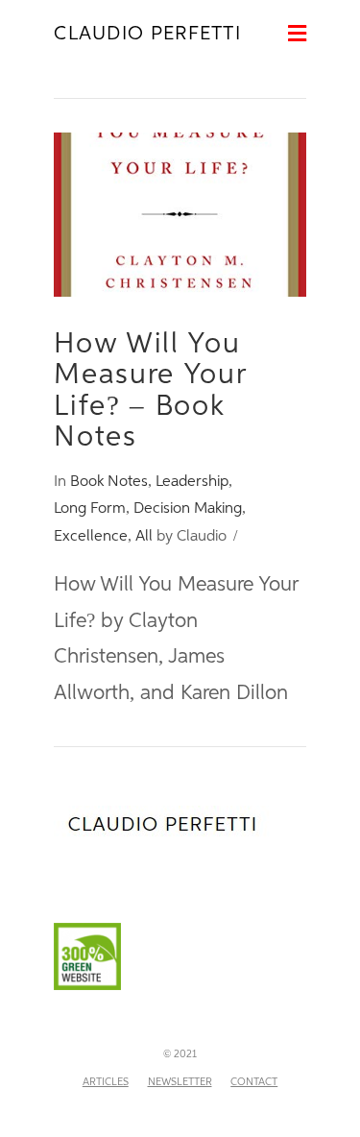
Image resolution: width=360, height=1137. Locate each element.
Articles (106, 1082)
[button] (297, 34)
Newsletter (180, 1082)
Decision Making (187, 508)
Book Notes (109, 481)
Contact (253, 1082)
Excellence (91, 536)
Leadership (192, 481)
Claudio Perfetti (147, 33)
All (144, 536)
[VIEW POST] (180, 215)
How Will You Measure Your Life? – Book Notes (150, 390)
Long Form (90, 508)
